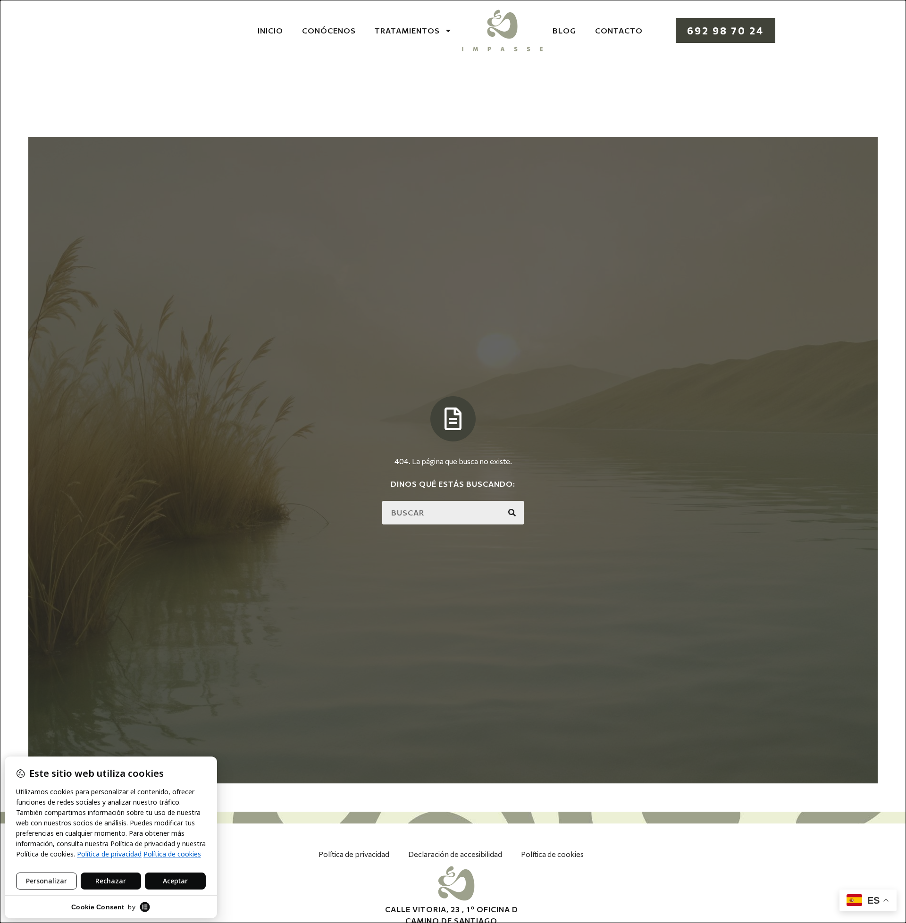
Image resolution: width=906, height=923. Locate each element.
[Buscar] (512, 512)
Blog (564, 30)
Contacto (619, 30)
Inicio (270, 30)
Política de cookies (552, 853)
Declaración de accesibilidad (455, 853)
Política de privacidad (354, 853)
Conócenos (329, 30)
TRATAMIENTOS (407, 30)
